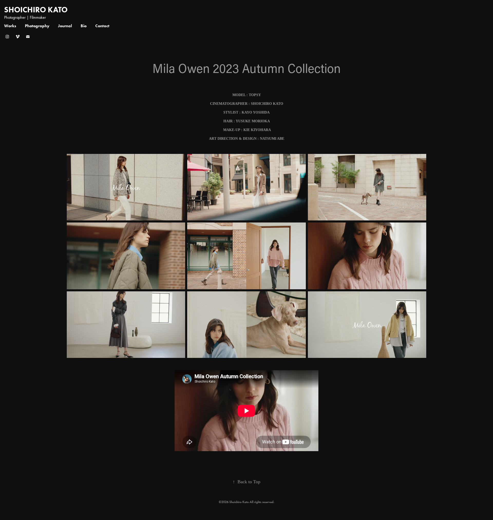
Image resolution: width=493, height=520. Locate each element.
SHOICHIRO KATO (36, 9)
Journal (65, 25)
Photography (37, 25)
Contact (102, 25)
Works (10, 25)
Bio (84, 25)
